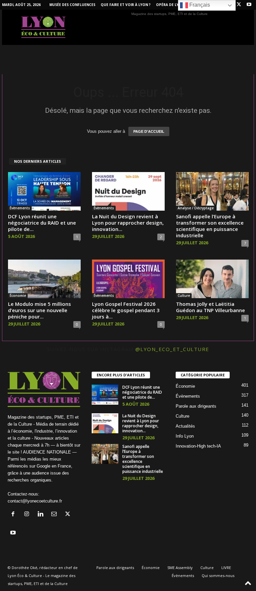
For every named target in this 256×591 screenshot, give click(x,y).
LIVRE (226, 567)
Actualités (185, 426)
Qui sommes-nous (218, 575)
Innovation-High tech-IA (198, 446)
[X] (239, 5)
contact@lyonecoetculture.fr (35, 500)
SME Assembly (180, 567)
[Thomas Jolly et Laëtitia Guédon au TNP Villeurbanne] (212, 279)
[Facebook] (14, 514)
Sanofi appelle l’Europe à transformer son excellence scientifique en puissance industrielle (210, 226)
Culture (184, 295)
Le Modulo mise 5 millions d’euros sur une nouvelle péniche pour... (39, 310)
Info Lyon (185, 436)
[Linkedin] (42, 514)
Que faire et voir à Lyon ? (126, 4)
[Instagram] (28, 514)
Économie (18, 295)
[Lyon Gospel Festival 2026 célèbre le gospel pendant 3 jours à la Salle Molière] (128, 279)
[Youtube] (249, 5)
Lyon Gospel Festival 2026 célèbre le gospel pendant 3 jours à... (126, 310)
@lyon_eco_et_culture (172, 349)
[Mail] (55, 514)
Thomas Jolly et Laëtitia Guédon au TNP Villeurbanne (210, 306)
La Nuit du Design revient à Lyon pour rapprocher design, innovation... (128, 222)
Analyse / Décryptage (196, 208)
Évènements (20, 208)
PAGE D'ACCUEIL (148, 131)
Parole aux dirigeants (196, 406)
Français (199, 5)
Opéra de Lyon (170, 4)
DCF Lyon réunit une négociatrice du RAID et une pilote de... (42, 222)
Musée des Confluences (72, 4)
